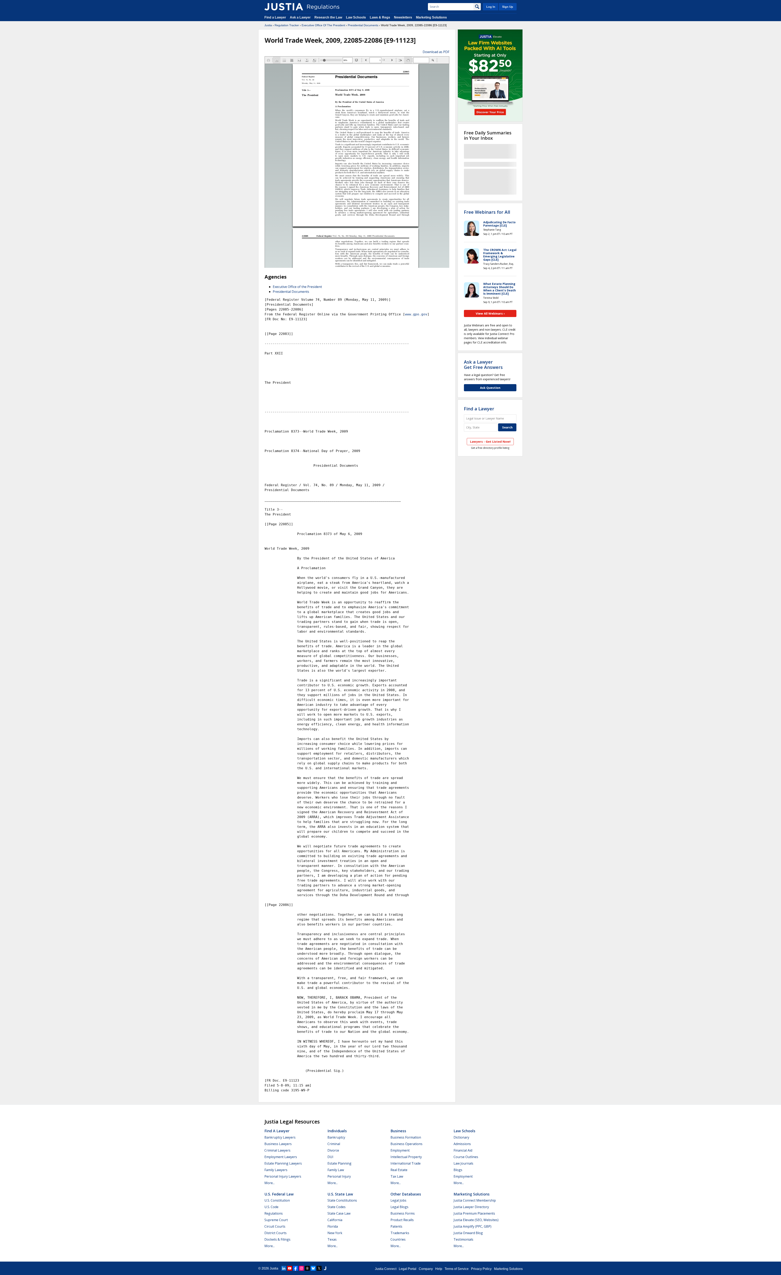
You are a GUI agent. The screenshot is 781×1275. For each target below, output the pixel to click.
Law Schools (356, 17)
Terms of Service (457, 1269)
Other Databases (405, 1194)
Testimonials (463, 1239)
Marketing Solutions (431, 17)
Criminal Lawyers (277, 1150)
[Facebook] (295, 1268)
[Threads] (307, 1268)
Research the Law (328, 17)
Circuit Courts (274, 1226)
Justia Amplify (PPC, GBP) (472, 1226)
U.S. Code (271, 1207)
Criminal (333, 1144)
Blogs (458, 1170)
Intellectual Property (406, 1157)
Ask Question (490, 388)
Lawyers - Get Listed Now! (490, 441)
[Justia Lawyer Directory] (325, 1268)
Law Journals (463, 1163)
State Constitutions (342, 1200)
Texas (332, 1239)
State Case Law (338, 1213)
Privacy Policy (481, 1269)
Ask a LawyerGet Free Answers (483, 364)
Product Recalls (402, 1220)
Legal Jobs (398, 1200)
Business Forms (402, 1213)
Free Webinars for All (487, 212)
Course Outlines (466, 1157)
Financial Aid (463, 1150)
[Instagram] (301, 1268)
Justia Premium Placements (474, 1213)
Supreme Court (276, 1220)
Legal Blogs (399, 1207)
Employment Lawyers (280, 1157)
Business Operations (406, 1144)
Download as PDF (436, 52)
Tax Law (396, 1176)
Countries (398, 1239)
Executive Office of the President (297, 286)
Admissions (462, 1144)
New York (334, 1233)
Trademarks (399, 1233)
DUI (330, 1157)
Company (426, 1269)
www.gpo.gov (416, 314)
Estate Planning (339, 1163)
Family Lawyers (275, 1170)
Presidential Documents (363, 25)
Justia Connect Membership (475, 1200)
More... (269, 1183)
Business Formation (405, 1137)
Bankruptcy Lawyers (280, 1137)
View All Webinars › (490, 313)
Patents (396, 1226)
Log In (490, 6)
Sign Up (507, 6)
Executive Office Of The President (323, 25)
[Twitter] (319, 1268)
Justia (268, 25)
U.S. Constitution (277, 1200)
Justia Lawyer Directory (471, 1207)
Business (398, 1130)
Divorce (333, 1150)
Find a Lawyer (275, 17)
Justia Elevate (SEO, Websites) (476, 1220)
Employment (400, 1150)
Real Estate (398, 1170)
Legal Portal (407, 1269)
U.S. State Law (340, 1194)
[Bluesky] (313, 1268)
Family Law (335, 1170)
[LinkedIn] (283, 1268)
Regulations (273, 1213)
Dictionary (461, 1137)
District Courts (275, 1233)
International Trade (405, 1163)
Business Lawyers (278, 1144)
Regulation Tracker (287, 25)
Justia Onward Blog (468, 1233)
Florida (332, 1226)
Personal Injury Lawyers (282, 1176)
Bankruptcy (336, 1137)
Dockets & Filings (277, 1239)
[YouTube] (289, 1268)
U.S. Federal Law (279, 1194)
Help (438, 1269)
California (334, 1220)
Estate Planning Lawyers (283, 1163)
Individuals (337, 1130)
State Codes (336, 1207)
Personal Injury (339, 1176)
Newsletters (403, 17)
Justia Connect (385, 1269)
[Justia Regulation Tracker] (283, 6)
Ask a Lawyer (300, 17)
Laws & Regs (380, 17)
